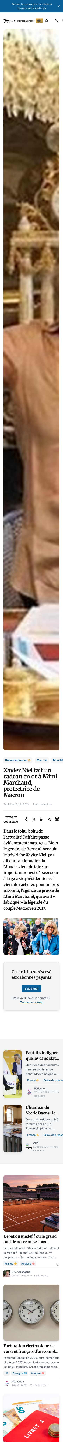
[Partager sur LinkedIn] (41, 819)
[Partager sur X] (33, 819)
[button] (47, 21)
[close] (59, 6)
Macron (42, 760)
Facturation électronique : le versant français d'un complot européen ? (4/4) (31, 1351)
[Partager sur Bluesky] (57, 819)
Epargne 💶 (20, 1373)
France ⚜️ (33, 1080)
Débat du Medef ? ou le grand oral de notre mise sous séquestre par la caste (30, 1242)
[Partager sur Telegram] (49, 819)
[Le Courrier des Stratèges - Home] (23, 20)
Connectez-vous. (31, 1002)
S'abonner (31, 988)
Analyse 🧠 (28, 1263)
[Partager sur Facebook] (26, 819)
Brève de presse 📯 (18, 760)
